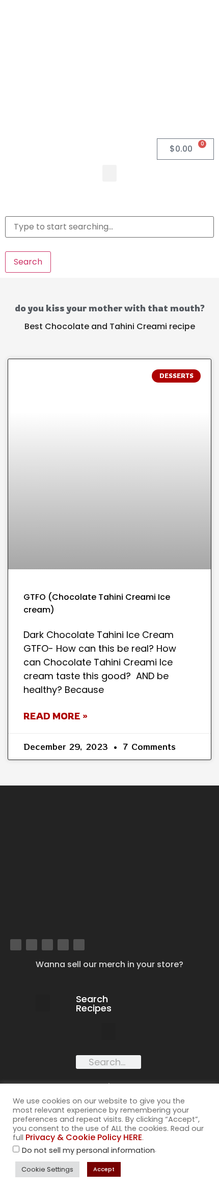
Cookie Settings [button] (47, 1169)
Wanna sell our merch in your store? (109, 964)
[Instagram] (31, 944)
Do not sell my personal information (88, 1150)
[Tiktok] (79, 944)
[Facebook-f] (15, 944)
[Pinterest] (47, 944)
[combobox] (109, 227)
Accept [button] (104, 1169)
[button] (109, 173)
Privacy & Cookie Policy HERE (83, 1137)
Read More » (55, 715)
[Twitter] (63, 944)
